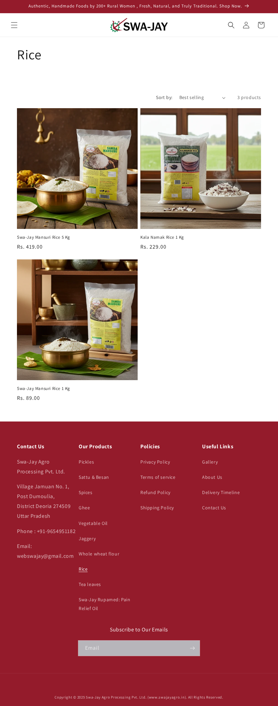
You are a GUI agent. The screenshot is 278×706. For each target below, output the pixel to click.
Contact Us (214, 508)
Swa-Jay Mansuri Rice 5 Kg (43, 237)
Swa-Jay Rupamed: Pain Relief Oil (105, 603)
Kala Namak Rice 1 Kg (162, 237)
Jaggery (87, 538)
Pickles (86, 462)
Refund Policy (155, 492)
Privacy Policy (155, 462)
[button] (14, 25)
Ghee (84, 508)
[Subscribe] (192, 648)
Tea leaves (90, 584)
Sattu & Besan (94, 477)
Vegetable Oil (93, 523)
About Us (212, 477)
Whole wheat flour (99, 554)
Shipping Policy (157, 508)
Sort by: (164, 97)
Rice (83, 569)
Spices (86, 492)
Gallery (210, 462)
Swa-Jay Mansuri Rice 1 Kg (43, 388)
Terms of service (158, 477)
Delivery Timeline (221, 492)
